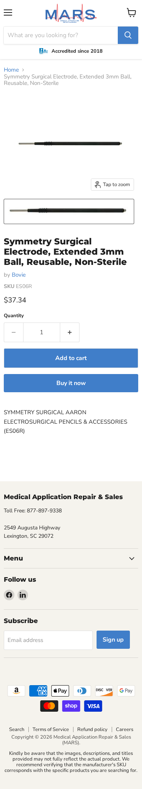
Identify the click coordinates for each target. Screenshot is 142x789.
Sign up (113, 640)
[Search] (128, 35)
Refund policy (92, 729)
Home (11, 70)
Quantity (14, 316)
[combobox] (61, 35)
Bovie (19, 275)
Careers (124, 729)
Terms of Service (51, 729)
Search (16, 729)
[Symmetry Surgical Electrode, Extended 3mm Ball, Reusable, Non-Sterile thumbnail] (69, 211)
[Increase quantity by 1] (70, 332)
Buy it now (71, 383)
